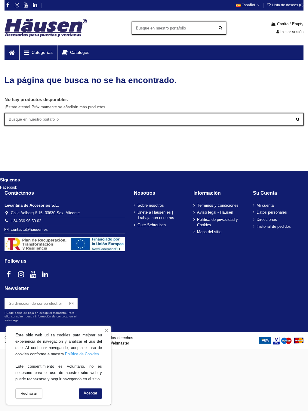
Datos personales (272, 212)
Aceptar (90, 393)
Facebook (8, 187)
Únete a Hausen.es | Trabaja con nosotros (155, 215)
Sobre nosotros (150, 205)
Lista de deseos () (287, 5)
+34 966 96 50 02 (26, 221)
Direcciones (267, 219)
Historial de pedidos (274, 226)
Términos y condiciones (218, 205)
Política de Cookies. (82, 354)
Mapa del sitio (209, 232)
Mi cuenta (265, 205)
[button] (38, 52)
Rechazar (28, 393)
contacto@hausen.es (29, 229)
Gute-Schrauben (151, 225)
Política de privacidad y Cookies (217, 222)
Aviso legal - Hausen (215, 212)
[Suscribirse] (71, 303)
